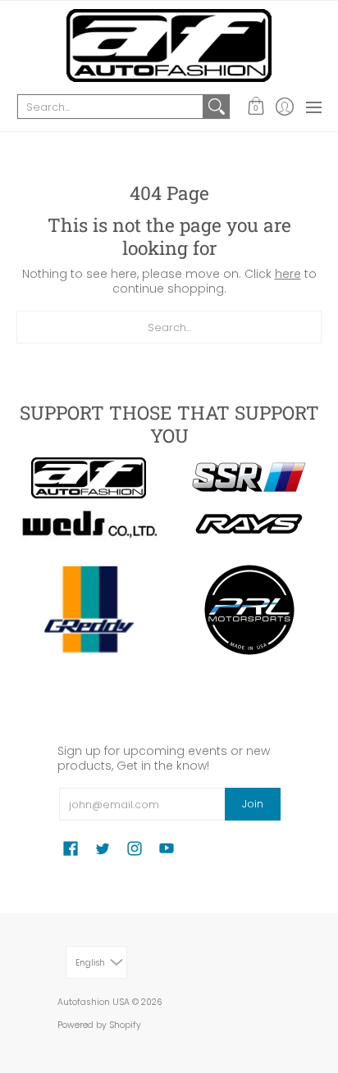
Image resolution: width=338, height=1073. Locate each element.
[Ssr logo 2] (249, 478)
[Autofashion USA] (169, 45)
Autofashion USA (93, 1002)
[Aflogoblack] (88, 477)
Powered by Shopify (99, 1025)
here (288, 274)
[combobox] (110, 106)
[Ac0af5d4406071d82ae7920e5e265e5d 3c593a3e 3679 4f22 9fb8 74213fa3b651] (88, 524)
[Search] (216, 106)
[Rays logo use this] (249, 524)
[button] (255, 106)
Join (252, 804)
